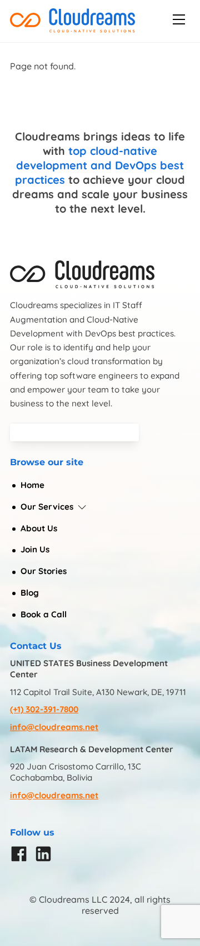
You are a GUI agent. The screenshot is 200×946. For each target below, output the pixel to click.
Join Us (35, 549)
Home (32, 485)
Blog (30, 592)
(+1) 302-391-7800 (44, 709)
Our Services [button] (47, 506)
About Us (39, 528)
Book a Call (44, 614)
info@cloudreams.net (54, 727)
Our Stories (44, 571)
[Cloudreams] (72, 28)
